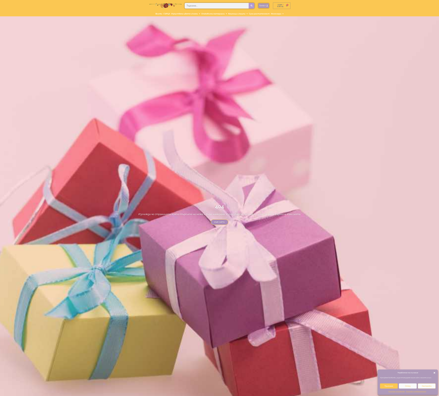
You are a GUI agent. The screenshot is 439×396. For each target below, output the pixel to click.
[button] (434, 373)
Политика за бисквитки (396, 391)
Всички (158, 14)
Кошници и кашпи (236, 14)
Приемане (389, 386)
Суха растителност (259, 14)
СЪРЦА (166, 14)
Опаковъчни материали (213, 14)
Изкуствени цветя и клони (184, 14)
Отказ (408, 386)
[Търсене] (251, 6)
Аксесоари (276, 14)
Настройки (427, 386)
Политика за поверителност (416, 391)
